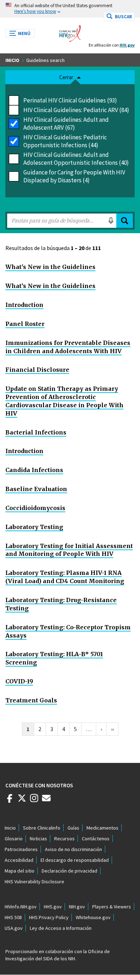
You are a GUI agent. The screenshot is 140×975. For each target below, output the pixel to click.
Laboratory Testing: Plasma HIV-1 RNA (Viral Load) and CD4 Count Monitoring (64, 577)
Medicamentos (102, 828)
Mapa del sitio (19, 871)
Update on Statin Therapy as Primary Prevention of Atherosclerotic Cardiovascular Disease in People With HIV (64, 401)
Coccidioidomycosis (35, 507)
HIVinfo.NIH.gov (21, 906)
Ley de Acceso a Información (61, 928)
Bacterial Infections (35, 432)
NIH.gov (77, 906)
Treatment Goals (31, 700)
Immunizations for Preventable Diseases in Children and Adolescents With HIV (67, 347)
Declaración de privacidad (69, 871)
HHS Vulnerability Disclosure (34, 881)
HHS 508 (13, 917)
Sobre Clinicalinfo (41, 828)
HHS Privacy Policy (49, 917)
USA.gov (14, 928)
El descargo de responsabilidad (75, 860)
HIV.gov (127, 45)
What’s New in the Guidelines (50, 285)
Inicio (12, 60)
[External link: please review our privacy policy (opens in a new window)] (22, 801)
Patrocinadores (21, 849)
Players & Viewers (111, 906)
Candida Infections (34, 470)
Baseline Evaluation (36, 489)
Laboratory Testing (34, 526)
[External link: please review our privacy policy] (9, 801)
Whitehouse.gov (93, 917)
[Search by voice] (111, 220)
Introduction (24, 304)
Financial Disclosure (37, 369)
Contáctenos (95, 838)
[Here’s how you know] (70, 9)
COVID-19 (19, 681)
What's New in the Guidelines (50, 266)
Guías (73, 828)
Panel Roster (25, 323)
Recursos (64, 838)
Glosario (14, 838)
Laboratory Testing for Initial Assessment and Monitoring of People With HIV (69, 550)
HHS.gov (53, 906)
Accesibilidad (19, 860)
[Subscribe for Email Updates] (46, 801)
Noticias (38, 838)
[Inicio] (70, 31)
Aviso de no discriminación (73, 849)
